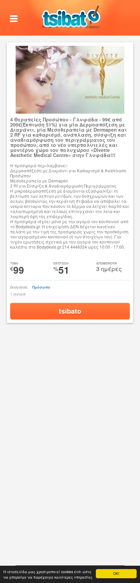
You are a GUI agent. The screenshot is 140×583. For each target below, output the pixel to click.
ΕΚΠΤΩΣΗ (61, 263)
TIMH (14, 263)
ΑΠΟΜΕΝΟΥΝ (106, 263)
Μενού (14, 19)
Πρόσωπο (41, 287)
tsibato (70, 311)
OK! (116, 573)
